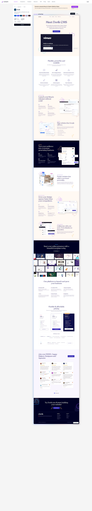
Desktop (72, 13)
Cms (15, 21)
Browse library (74, 6)
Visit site (22, 24)
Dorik (24, 6)
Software (19, 21)
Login (88, 1)
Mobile (77, 13)
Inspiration (19, 6)
